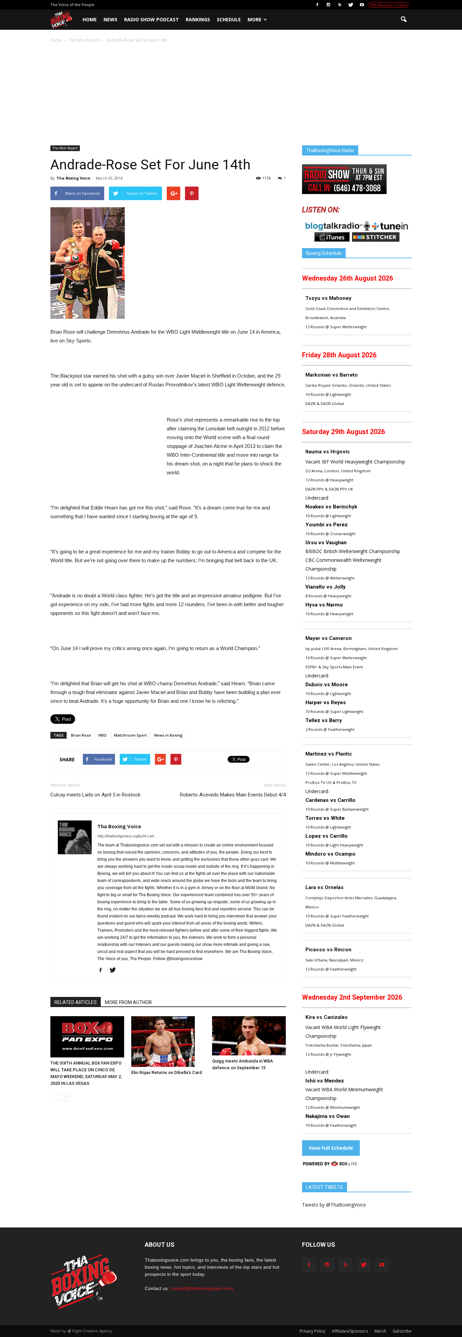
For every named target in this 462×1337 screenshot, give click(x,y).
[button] (403, 19)
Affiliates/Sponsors (350, 1331)
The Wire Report (65, 148)
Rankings (198, 19)
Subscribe (402, 1331)
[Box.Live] (330, 1165)
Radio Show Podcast (151, 19)
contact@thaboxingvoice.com (201, 1288)
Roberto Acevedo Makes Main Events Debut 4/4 (233, 795)
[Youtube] (362, 5)
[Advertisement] (231, 94)
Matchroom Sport (130, 735)
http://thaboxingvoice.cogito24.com (125, 836)
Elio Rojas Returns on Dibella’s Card (166, 1072)
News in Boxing (168, 735)
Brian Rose (81, 735)
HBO (102, 735)
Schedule (229, 19)
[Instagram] (328, 5)
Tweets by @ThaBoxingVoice (334, 1204)
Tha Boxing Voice (73, 178)
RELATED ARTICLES (75, 1002)
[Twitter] (351, 5)
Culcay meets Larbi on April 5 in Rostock (95, 795)
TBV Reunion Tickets (388, 4)
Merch (380, 1331)
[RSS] (339, 5)
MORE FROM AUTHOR (128, 1002)
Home (90, 19)
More (254, 19)
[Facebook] (317, 5)
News (110, 19)
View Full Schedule (331, 1148)
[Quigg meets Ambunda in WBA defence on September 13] (249, 1035)
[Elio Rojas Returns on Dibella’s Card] (168, 1041)
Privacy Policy (312, 1331)
